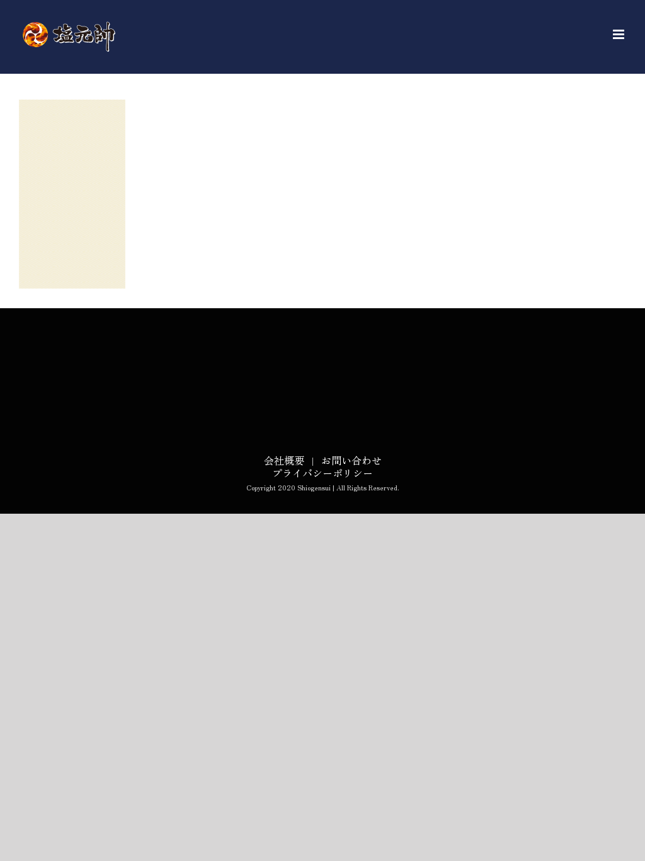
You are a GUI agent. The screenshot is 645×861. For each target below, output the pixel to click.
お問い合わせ (351, 460)
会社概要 (284, 460)
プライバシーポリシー (322, 472)
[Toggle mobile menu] (619, 34)
